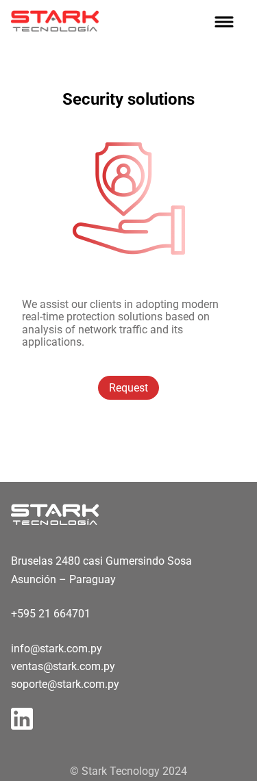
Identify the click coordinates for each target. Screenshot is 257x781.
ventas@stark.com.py (63, 666)
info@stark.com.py (56, 648)
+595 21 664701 (50, 613)
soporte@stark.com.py (65, 684)
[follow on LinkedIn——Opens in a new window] (26, 714)
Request (128, 387)
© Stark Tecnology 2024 (128, 771)
